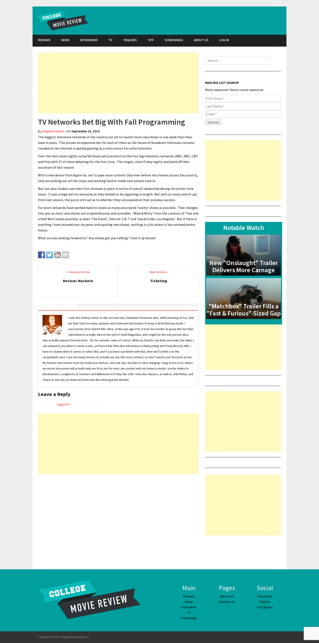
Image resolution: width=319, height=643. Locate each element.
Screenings (174, 40)
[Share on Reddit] (57, 254)
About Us (201, 40)
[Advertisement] (118, 83)
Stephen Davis (53, 131)
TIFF (151, 40)
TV (110, 40)
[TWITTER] (270, 41)
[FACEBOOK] (259, 41)
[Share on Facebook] (41, 254)
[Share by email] (65, 254)
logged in (63, 404)
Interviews (89, 40)
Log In (224, 40)
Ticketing (158, 280)
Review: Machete (78, 280)
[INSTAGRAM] (281, 41)
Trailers (130, 40)
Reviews (44, 40)
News (65, 40)
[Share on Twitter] (49, 254)
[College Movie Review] (89, 599)
